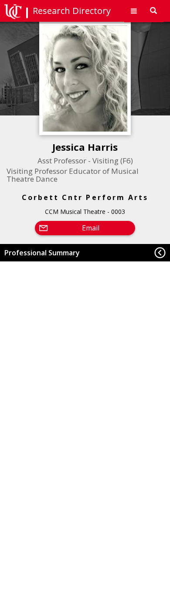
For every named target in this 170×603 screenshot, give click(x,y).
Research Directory (72, 11)
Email (90, 228)
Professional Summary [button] (42, 252)
